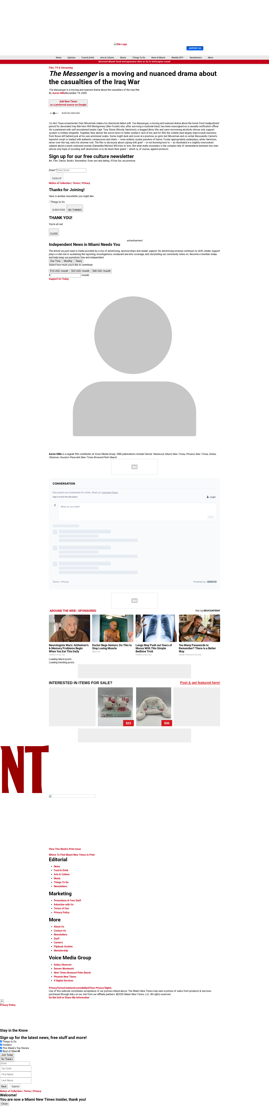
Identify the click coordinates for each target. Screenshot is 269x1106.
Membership (61, 950)
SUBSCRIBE (58, 209)
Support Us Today (59, 278)
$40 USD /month (101, 271)
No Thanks (7, 1059)
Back (4, 1086)
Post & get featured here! (200, 683)
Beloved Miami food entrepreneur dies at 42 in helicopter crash (134, 61)
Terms (76, 183)
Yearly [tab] (79, 261)
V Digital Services (63, 980)
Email (53, 170)
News (58, 57)
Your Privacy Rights (100, 987)
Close (4, 1103)
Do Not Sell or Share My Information (69, 997)
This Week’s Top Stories (16, 1048)
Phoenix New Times (65, 976)
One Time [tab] (55, 261)
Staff (56, 938)
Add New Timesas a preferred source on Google (68, 103)
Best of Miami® (11, 1051)
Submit (15, 1086)
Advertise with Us (63, 904)
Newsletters (196, 57)
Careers (58, 942)
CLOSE (54, 233)
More (210, 57)
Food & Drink (88, 57)
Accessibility (80, 987)
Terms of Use (61, 908)
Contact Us (60, 930)
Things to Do (10, 1041)
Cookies (68, 987)
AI (88, 987)
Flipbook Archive (63, 946)
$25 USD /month (80, 271)
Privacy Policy (61, 912)
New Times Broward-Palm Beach (72, 972)
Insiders (7, 1044)
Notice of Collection (60, 183)
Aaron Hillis (58, 93)
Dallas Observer (63, 964)
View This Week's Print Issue (65, 849)
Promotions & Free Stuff (67, 900)
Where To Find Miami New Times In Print (72, 854)
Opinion (71, 57)
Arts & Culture (107, 57)
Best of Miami (158, 57)
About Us (59, 926)
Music (123, 57)
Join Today (7, 1054)
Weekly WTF (177, 57)
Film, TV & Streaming (61, 67)
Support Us (195, 48)
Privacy (86, 183)
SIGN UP (57, 178)
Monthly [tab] (68, 261)
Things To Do (138, 57)
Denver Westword (64, 968)
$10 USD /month (59, 271)
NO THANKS (75, 209)
